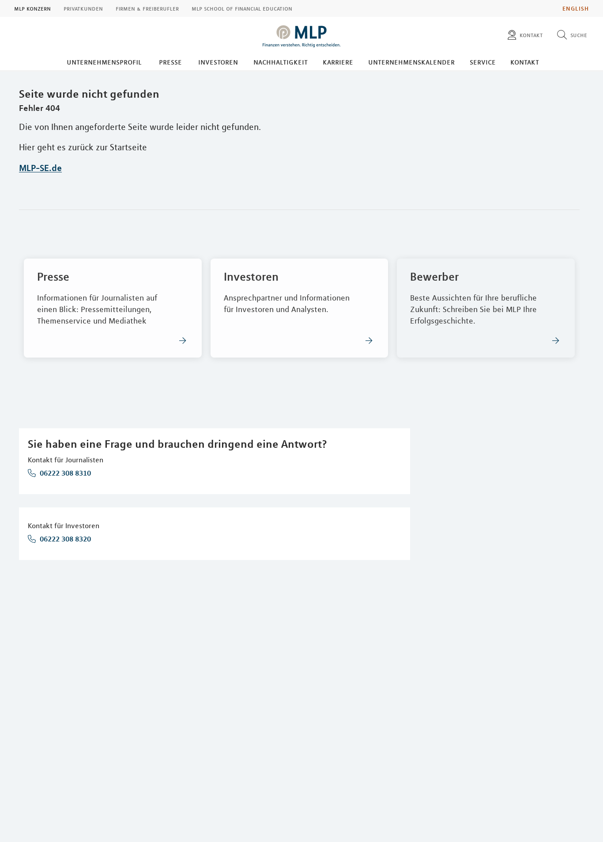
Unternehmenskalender (411, 62)
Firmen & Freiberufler (147, 8)
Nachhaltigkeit (280, 62)
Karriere (338, 62)
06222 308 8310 (64, 473)
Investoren (218, 62)
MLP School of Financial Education (242, 8)
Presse (170, 62)
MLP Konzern (32, 8)
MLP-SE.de (40, 167)
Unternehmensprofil (104, 62)
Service (483, 62)
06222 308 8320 (64, 538)
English (575, 8)
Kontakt (524, 62)
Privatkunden (83, 8)
